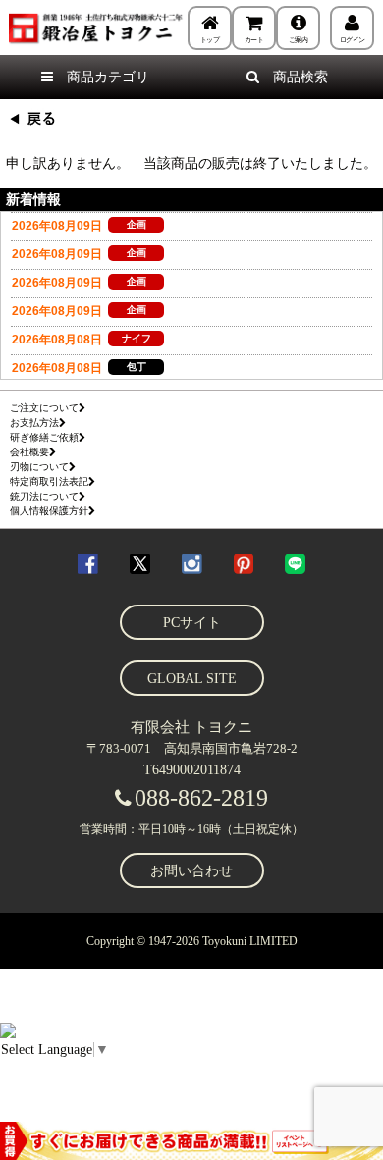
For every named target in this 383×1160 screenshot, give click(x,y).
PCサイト (192, 622)
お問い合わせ (191, 871)
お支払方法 (34, 422)
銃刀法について (44, 496)
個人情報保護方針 (49, 510)
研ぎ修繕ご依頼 (44, 437)
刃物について (39, 466)
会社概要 (29, 452)
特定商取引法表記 (49, 481)
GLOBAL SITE (192, 678)
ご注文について (44, 407)
